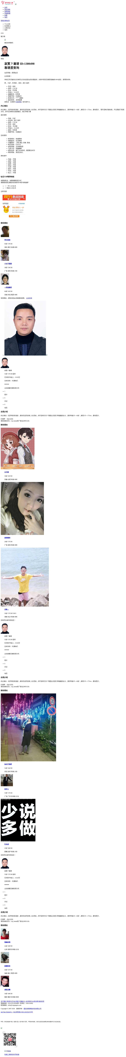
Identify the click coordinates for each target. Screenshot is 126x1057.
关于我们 (4, 1001)
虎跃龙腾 (7, 989)
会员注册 (35, 1001)
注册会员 (7, 20)
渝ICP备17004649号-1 (7, 1012)
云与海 (6, 472)
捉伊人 (6, 789)
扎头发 (6, 844)
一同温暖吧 (8, 287)
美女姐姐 (7, 240)
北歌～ (6, 609)
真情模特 (7, 538)
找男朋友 (7, 11)
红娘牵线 (19, 102)
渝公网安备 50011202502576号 (23, 1012)
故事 (5, 15)
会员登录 (29, 1001)
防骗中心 (22, 1001)
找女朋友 (7, 9)
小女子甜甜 (8, 263)
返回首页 (41, 1001)
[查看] (21, 98)
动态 (5, 17)
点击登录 (29, 298)
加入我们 (16, 1001)
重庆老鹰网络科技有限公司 (32, 1008)
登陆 (2, 20)
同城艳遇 (7, 13)
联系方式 (10, 1001)
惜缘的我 (7, 942)
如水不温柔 (8, 764)
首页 (5, 7)
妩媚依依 (7, 966)
